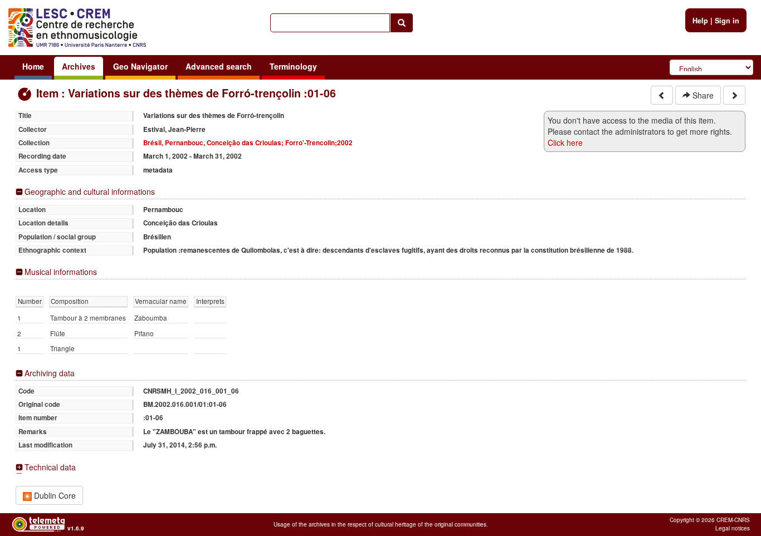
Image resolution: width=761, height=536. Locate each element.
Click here (565, 142)
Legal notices (732, 528)
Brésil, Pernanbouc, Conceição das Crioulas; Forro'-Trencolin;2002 (248, 142)
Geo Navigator (140, 66)
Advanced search (219, 66)
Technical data (50, 467)
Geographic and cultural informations (90, 191)
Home (33, 66)
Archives (78, 66)
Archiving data (50, 373)
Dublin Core (54, 495)
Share (702, 95)
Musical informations (61, 272)
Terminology (293, 66)
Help (700, 21)
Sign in (727, 21)
